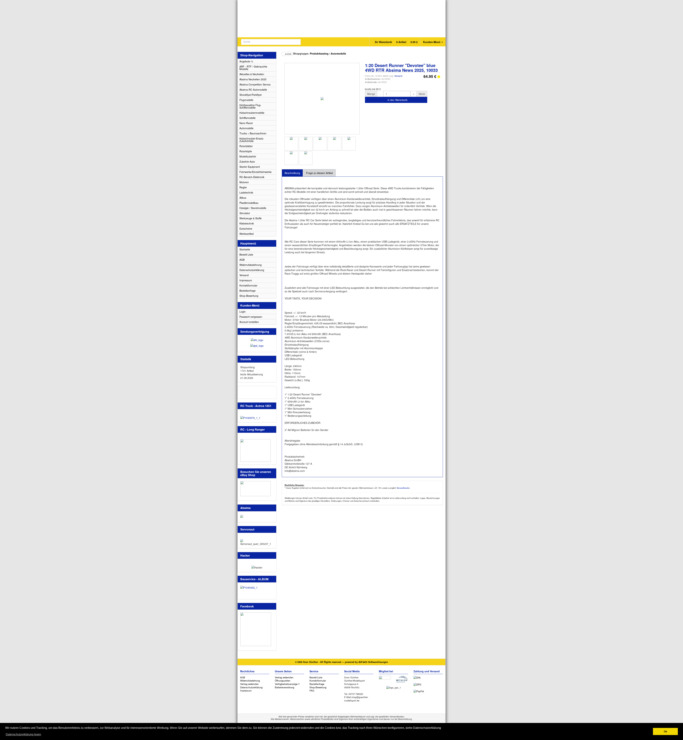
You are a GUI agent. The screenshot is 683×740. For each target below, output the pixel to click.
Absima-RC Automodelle (253, 89)
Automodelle (338, 53)
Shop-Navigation (251, 55)
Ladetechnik (246, 192)
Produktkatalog (319, 53)
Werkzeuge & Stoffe (250, 218)
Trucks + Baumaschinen (252, 133)
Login (242, 311)
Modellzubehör (247, 156)
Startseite (244, 249)
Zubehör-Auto (247, 161)
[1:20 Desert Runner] (291, 144)
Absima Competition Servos (255, 84)
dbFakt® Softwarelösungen (373, 662)
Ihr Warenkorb (396, 42)
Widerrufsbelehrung (250, 265)
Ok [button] (665, 731)
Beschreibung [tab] (292, 173)
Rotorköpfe (245, 151)
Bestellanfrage (247, 290)
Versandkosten (403, 487)
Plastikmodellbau (248, 203)
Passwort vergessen (250, 316)
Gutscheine (245, 228)
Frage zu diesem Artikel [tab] (319, 173)
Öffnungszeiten (282, 680)
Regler (243, 187)
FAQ (311, 690)
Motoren (244, 182)
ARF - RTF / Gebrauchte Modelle (253, 68)
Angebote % (246, 61)
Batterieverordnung (284, 687)
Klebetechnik (246, 223)
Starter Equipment (249, 166)
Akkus (242, 197)
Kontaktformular (248, 285)
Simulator (244, 213)
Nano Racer (246, 123)
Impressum (245, 280)
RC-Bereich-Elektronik (251, 177)
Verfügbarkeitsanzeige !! (287, 684)
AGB (242, 259)
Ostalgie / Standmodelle (252, 208)
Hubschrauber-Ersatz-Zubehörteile (251, 140)
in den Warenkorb (397, 100)
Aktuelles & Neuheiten (251, 74)
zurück (287, 53)
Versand (398, 75)
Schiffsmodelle (247, 118)
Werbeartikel (246, 233)
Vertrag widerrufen (249, 684)
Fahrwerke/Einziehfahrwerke (255, 172)
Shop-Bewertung (248, 295)
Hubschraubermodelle (251, 112)
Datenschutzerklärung (251, 270)
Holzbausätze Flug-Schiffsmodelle (250, 106)
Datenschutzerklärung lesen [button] (23, 734)
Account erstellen (249, 322)
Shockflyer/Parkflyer (250, 94)
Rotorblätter (246, 146)
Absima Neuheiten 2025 (252, 79)
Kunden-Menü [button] (432, 42)
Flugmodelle (246, 100)
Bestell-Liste (246, 254)
